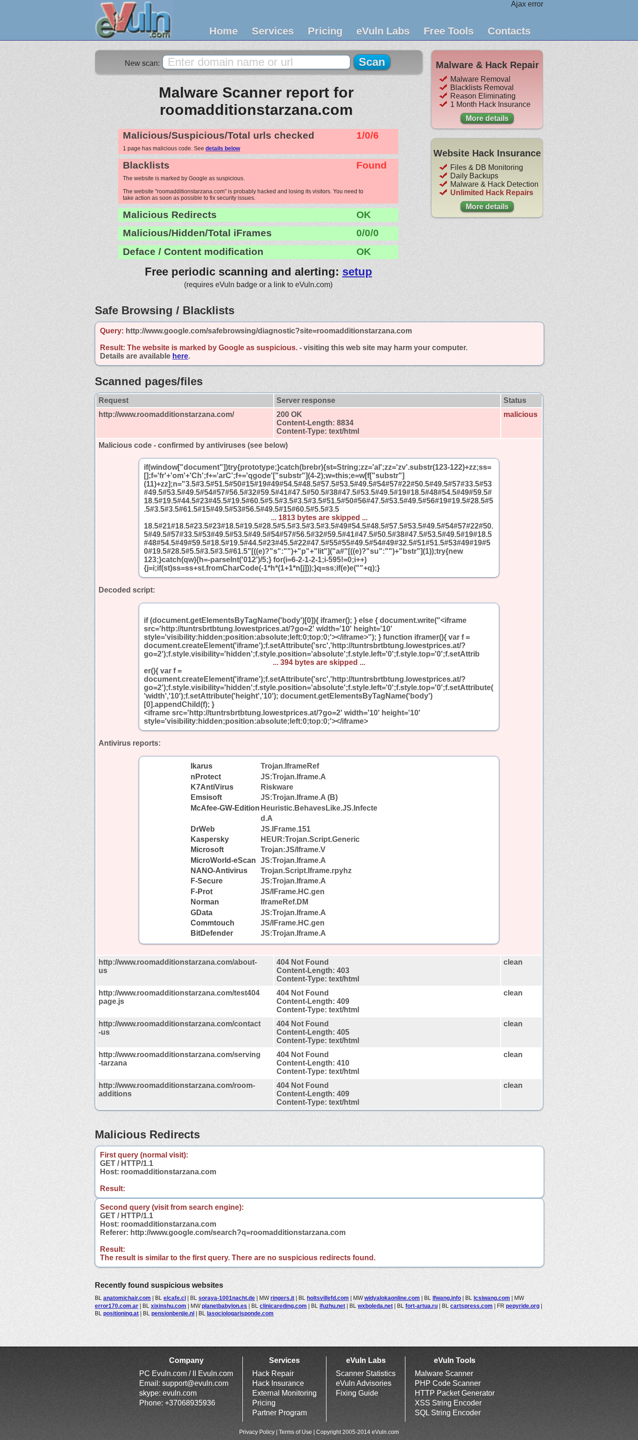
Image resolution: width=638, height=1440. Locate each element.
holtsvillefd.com (328, 1298)
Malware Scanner (444, 1373)
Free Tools (449, 31)
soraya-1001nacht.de (226, 1298)
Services (273, 31)
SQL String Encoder (448, 1413)
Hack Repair (273, 1373)
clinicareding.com (283, 1306)
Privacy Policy (257, 1432)
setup (357, 271)
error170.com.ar (116, 1306)
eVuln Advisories (363, 1383)
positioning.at (121, 1313)
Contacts (509, 31)
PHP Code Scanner (448, 1383)
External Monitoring (284, 1393)
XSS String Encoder (448, 1403)
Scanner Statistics (366, 1373)
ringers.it (282, 1298)
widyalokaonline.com (392, 1298)
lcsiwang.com (492, 1298)
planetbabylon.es (224, 1306)
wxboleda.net (375, 1306)
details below (223, 148)
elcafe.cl (174, 1298)
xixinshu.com (168, 1306)
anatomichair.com (127, 1298)
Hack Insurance (278, 1383)
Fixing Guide (357, 1393)
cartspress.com (471, 1306)
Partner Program (279, 1413)
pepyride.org (522, 1306)
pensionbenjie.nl (172, 1313)
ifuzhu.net (332, 1306)
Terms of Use (295, 1432)
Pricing (325, 31)
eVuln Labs (383, 31)
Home (223, 31)
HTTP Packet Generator (455, 1393)
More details (487, 118)
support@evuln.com (195, 1383)
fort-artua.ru (421, 1306)
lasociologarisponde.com (240, 1313)
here (180, 356)
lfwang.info (446, 1298)
